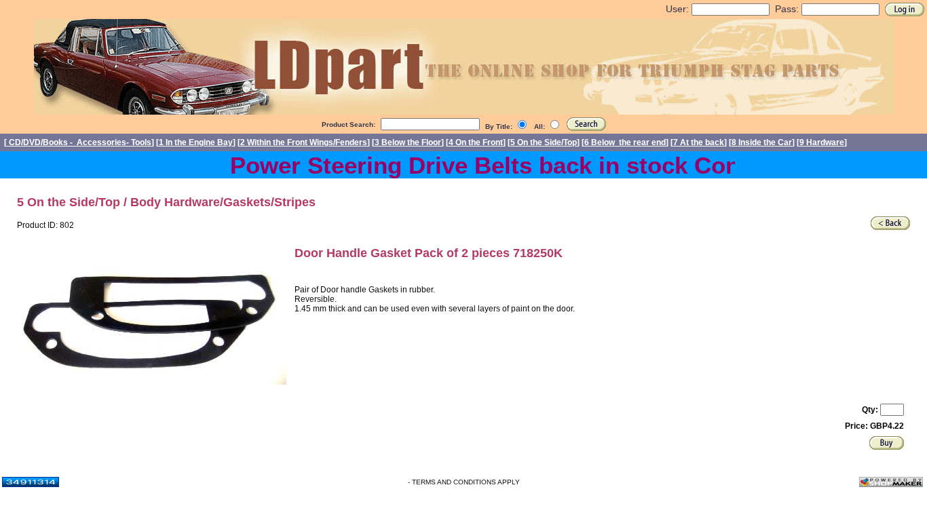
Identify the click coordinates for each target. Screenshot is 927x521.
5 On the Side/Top (543, 142)
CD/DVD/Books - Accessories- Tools (79, 142)
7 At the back (698, 142)
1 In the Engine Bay (196, 142)
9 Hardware (821, 142)
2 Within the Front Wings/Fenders (303, 142)
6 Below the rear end (625, 142)
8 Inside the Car (762, 142)
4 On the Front (476, 142)
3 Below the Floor (408, 142)
